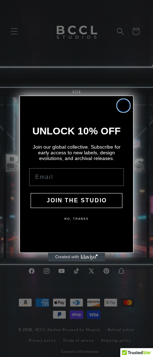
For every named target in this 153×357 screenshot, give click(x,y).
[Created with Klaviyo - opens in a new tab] (76, 257)
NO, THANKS (76, 218)
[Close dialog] (123, 105)
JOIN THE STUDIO (77, 200)
